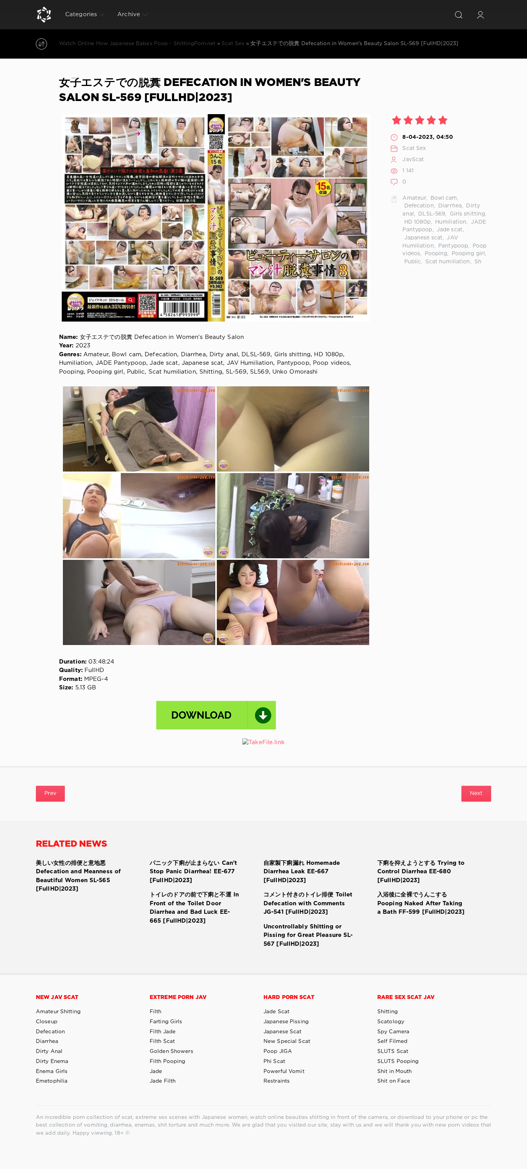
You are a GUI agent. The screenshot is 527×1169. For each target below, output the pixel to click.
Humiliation (450, 222)
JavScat (413, 159)
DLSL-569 (431, 214)
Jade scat (449, 229)
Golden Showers (171, 1051)
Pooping (435, 253)
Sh (477, 261)
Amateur (414, 198)
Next (476, 793)
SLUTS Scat (392, 1051)
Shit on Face (393, 1081)
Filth (156, 1011)
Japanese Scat (283, 1031)
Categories (81, 14)
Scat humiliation (447, 261)
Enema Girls (52, 1071)
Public (411, 261)
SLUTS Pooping (398, 1061)
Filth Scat (162, 1041)
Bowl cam (443, 198)
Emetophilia (52, 1081)
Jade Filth (163, 1081)
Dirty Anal (49, 1051)
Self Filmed (392, 1041)
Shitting (387, 1011)
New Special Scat (287, 1041)
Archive (128, 14)
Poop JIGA (278, 1051)
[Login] (480, 14)
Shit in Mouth (394, 1071)
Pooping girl (467, 253)
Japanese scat (422, 238)
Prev (50, 793)
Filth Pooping (168, 1061)
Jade (156, 1071)
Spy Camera (393, 1031)
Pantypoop (452, 246)
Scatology (390, 1021)
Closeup (46, 1021)
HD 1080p (416, 222)
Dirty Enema (52, 1061)
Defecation (418, 206)
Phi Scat (274, 1061)
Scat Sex (414, 148)
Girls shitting (466, 214)
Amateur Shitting (58, 1011)
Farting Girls (166, 1021)
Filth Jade (163, 1031)
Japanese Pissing (286, 1021)
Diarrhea (449, 206)
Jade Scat (276, 1011)
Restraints (277, 1081)
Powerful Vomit (284, 1071)
